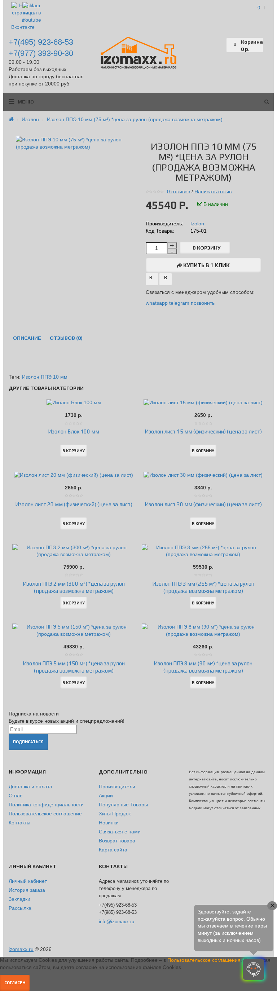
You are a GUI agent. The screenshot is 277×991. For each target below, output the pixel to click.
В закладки (152, 279)
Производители (117, 786)
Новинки (109, 822)
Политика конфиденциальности (46, 804)
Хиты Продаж (115, 813)
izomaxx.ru (21, 949)
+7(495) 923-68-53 (41, 42)
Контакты (19, 822)
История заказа (27, 890)
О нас (15, 795)
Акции (106, 795)
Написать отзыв (213, 191)
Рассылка (20, 908)
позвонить (203, 303)
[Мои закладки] (221, 45)
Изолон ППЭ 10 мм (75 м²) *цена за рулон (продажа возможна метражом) (135, 119)
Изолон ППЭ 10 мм (44, 377)
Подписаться (28, 742)
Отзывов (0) (66, 338)
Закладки (19, 899)
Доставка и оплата (30, 786)
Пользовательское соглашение (45, 813)
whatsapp (157, 303)
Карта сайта (113, 850)
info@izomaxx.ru (116, 921)
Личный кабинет (28, 881)
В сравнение (165, 279)
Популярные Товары (123, 804)
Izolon (197, 223)
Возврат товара (117, 841)
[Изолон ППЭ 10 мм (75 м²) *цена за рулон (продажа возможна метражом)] (73, 143)
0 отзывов (178, 191)
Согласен (14, 983)
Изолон (30, 119)
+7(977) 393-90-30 (41, 53)
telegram (179, 303)
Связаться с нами (120, 831)
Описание (27, 338)
